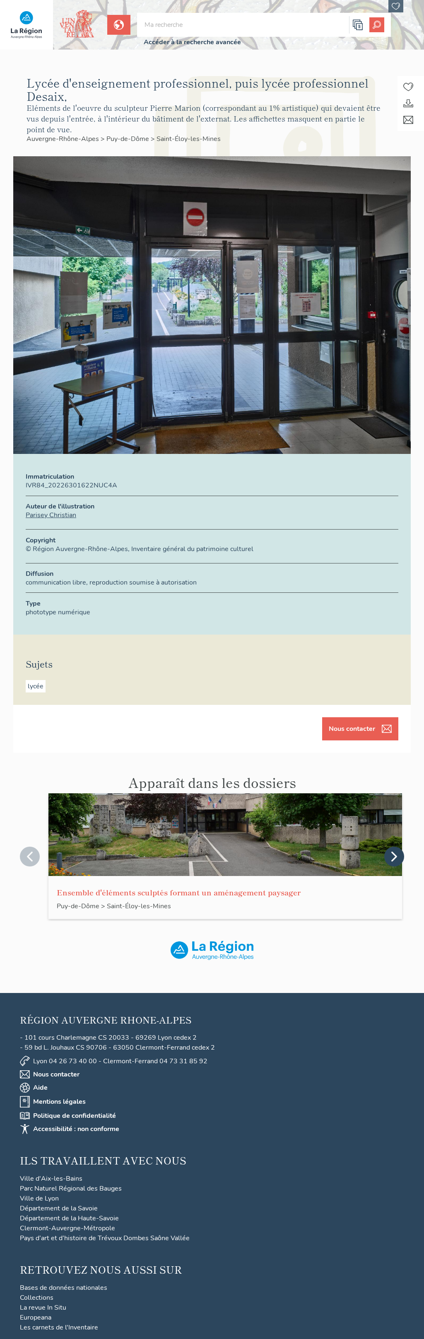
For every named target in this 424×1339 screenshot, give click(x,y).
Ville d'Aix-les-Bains (51, 1178)
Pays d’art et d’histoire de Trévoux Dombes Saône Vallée (105, 1238)
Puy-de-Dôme (128, 138)
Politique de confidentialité (74, 1115)
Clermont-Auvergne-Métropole (67, 1228)
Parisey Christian (51, 515)
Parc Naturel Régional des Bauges (71, 1188)
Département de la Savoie (59, 1208)
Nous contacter (352, 728)
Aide (40, 1087)
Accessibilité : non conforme (76, 1129)
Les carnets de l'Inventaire (59, 1327)
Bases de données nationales (63, 1287)
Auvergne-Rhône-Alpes (63, 138)
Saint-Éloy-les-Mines (189, 138)
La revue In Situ (43, 1307)
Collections (36, 1297)
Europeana (35, 1317)
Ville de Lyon (39, 1198)
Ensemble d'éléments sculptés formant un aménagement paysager (179, 892)
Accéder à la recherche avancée (192, 42)
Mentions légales (59, 1101)
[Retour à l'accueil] (26, 25)
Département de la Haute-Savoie (69, 1218)
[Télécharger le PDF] (408, 103)
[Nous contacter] (408, 120)
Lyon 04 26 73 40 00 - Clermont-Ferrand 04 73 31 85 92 (120, 1061)
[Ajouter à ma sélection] (408, 87)
